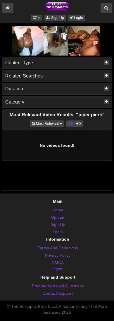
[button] (36, 18)
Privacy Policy (57, 255)
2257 (58, 270)
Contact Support (58, 293)
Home (57, 210)
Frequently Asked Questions (58, 286)
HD (78, 124)
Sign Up (57, 18)
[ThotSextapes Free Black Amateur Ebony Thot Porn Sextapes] (57, 7)
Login (78, 18)
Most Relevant (49, 123)
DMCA (58, 262)
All (70, 124)
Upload (57, 217)
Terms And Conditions (58, 248)
